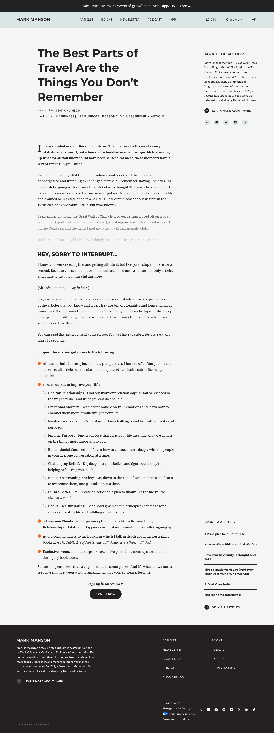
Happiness (65, 116)
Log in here (78, 288)
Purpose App (173, 677)
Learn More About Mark (231, 110)
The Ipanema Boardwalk (222, 595)
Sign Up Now (105, 594)
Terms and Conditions (176, 719)
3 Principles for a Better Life (224, 534)
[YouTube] (216, 712)
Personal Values (117, 116)
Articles (86, 19)
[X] (200, 712)
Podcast (155, 19)
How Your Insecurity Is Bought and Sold (230, 557)
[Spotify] (223, 712)
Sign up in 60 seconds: (105, 584)
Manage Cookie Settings (177, 708)
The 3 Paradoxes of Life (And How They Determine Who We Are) (229, 572)
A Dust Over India (217, 584)
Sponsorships (223, 668)
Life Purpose (88, 116)
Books (106, 19)
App (173, 19)
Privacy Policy (171, 702)
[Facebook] (231, 712)
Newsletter (130, 19)
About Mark (173, 659)
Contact (170, 668)
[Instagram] (208, 712)
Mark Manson (68, 110)
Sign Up (236, 19)
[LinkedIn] (246, 712)
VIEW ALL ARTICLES (226, 607)
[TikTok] (254, 712)
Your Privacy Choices (182, 713)
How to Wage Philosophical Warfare (230, 544)
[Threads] (239, 712)
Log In (211, 19)
